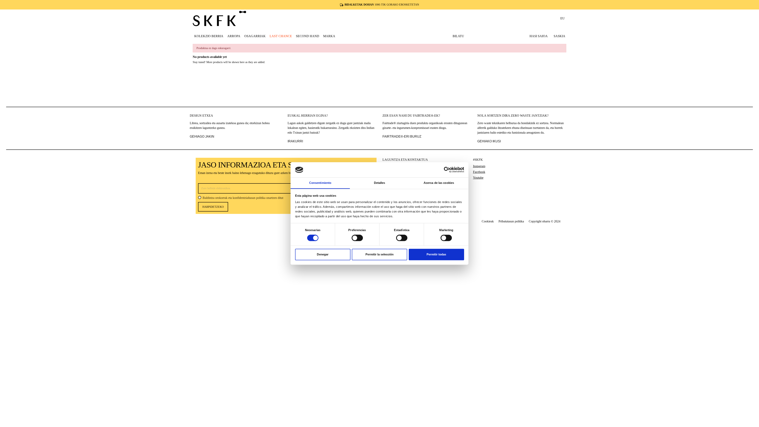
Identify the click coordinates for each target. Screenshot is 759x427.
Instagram (479, 166)
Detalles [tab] (379, 182)
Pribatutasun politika (511, 221)
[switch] (357, 238)
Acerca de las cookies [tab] (439, 182)
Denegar (323, 254)
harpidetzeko (213, 206)
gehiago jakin (202, 136)
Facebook (479, 172)
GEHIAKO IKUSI (489, 141)
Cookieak (488, 221)
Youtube (478, 177)
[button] (233, 36)
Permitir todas (436, 254)
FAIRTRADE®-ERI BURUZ (401, 136)
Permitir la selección (379, 254)
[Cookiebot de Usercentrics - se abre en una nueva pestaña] (447, 170)
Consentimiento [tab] (320, 182)
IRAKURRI (295, 141)
